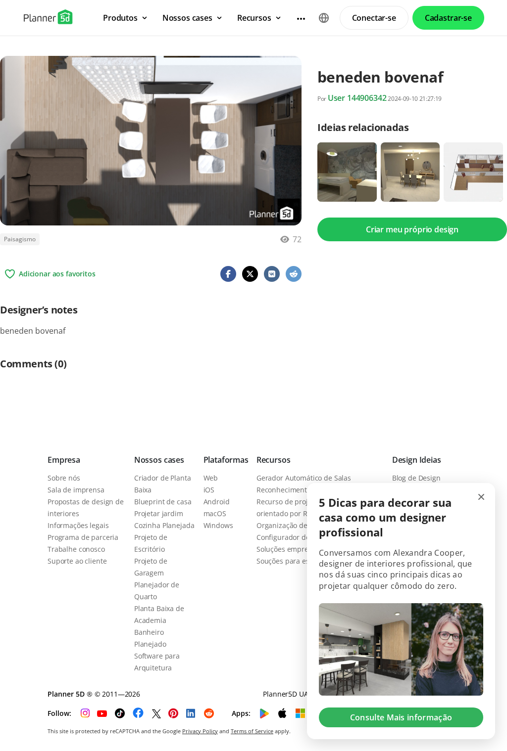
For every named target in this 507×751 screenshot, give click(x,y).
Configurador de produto (297, 537)
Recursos (273, 459)
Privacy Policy (200, 731)
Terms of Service (252, 731)
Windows (218, 525)
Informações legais (78, 525)
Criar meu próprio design (412, 229)
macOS (214, 513)
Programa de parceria (83, 537)
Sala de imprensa (76, 489)
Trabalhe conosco (76, 549)
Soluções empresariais (293, 549)
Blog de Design (416, 478)
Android (216, 501)
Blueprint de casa (163, 501)
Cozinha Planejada (164, 525)
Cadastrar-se (448, 17)
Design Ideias (416, 459)
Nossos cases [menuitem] (187, 17)
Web (210, 478)
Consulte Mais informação (401, 717)
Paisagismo (20, 239)
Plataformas (226, 459)
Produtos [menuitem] (120, 17)
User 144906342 (357, 97)
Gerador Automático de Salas (303, 478)
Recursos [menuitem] (254, 17)
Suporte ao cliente (77, 561)
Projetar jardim (158, 513)
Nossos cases (159, 459)
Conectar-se (374, 17)
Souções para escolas (291, 561)
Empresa (64, 459)
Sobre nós (64, 478)
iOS (209, 489)
